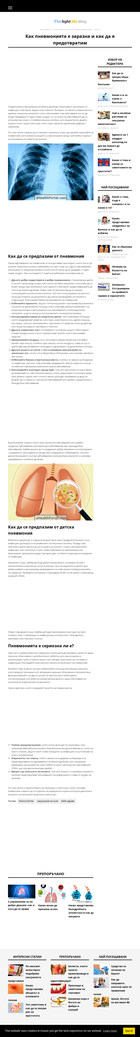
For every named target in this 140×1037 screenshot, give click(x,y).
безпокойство (26, 801)
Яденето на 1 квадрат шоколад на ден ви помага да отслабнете (113, 142)
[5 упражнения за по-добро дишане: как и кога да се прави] (21, 892)
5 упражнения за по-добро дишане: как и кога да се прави (21, 905)
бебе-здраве (67, 801)
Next (98, 893)
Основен (46, 29)
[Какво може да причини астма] (52, 894)
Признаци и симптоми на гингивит (76, 989)
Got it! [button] (129, 1031)
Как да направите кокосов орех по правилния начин (113, 987)
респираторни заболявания (73, 29)
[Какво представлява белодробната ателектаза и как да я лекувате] (82, 894)
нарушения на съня (47, 801)
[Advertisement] (50, 71)
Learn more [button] (110, 1030)
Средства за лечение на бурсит (118, 970)
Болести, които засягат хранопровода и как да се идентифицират (70, 973)
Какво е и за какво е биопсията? (119, 98)
